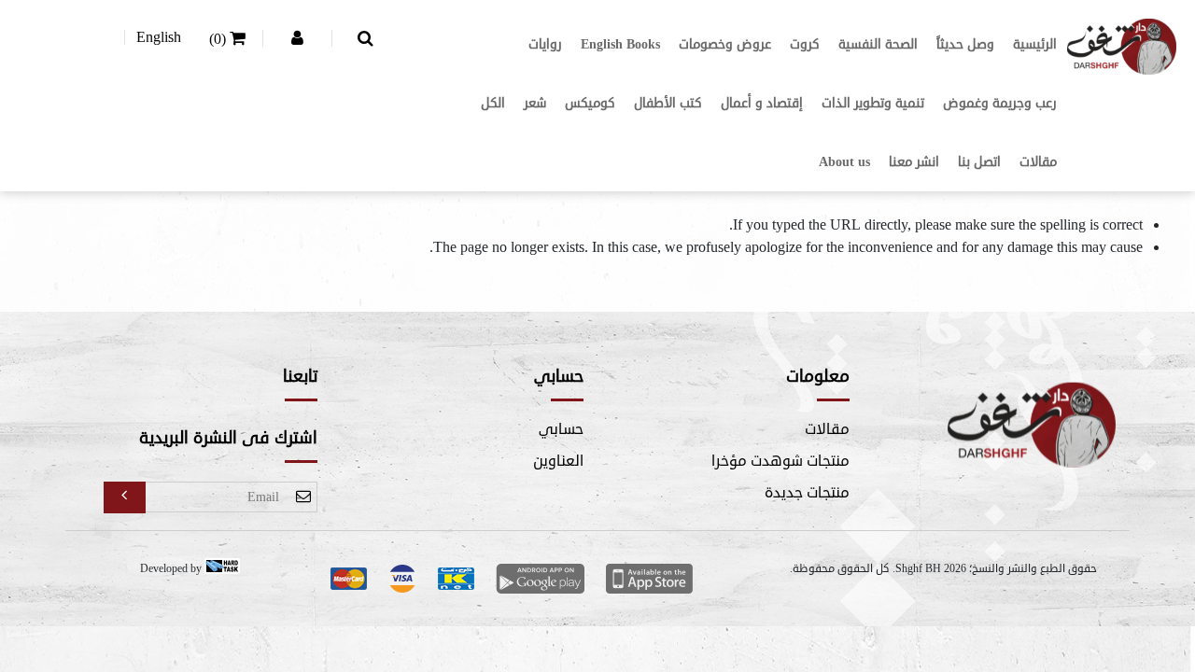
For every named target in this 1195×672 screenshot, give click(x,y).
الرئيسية (1035, 44)
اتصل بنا (979, 162)
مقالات (1038, 162)
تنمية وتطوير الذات (873, 103)
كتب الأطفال (668, 103)
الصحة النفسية (878, 44)
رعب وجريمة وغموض (1000, 103)
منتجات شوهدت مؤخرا (780, 461)
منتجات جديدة (807, 493)
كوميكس (590, 103)
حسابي (561, 429)
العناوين (558, 461)
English (158, 37)
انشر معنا (914, 162)
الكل (493, 103)
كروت (805, 44)
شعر (535, 103)
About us (844, 162)
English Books (620, 44)
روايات (545, 44)
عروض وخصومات (725, 44)
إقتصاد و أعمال (762, 103)
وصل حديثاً (965, 44)
